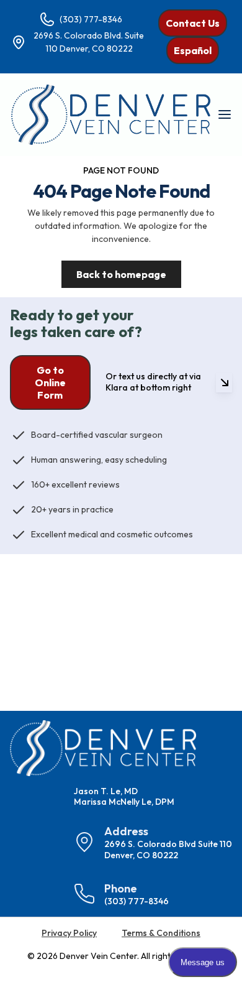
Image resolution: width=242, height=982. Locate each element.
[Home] (111, 114)
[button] (224, 114)
